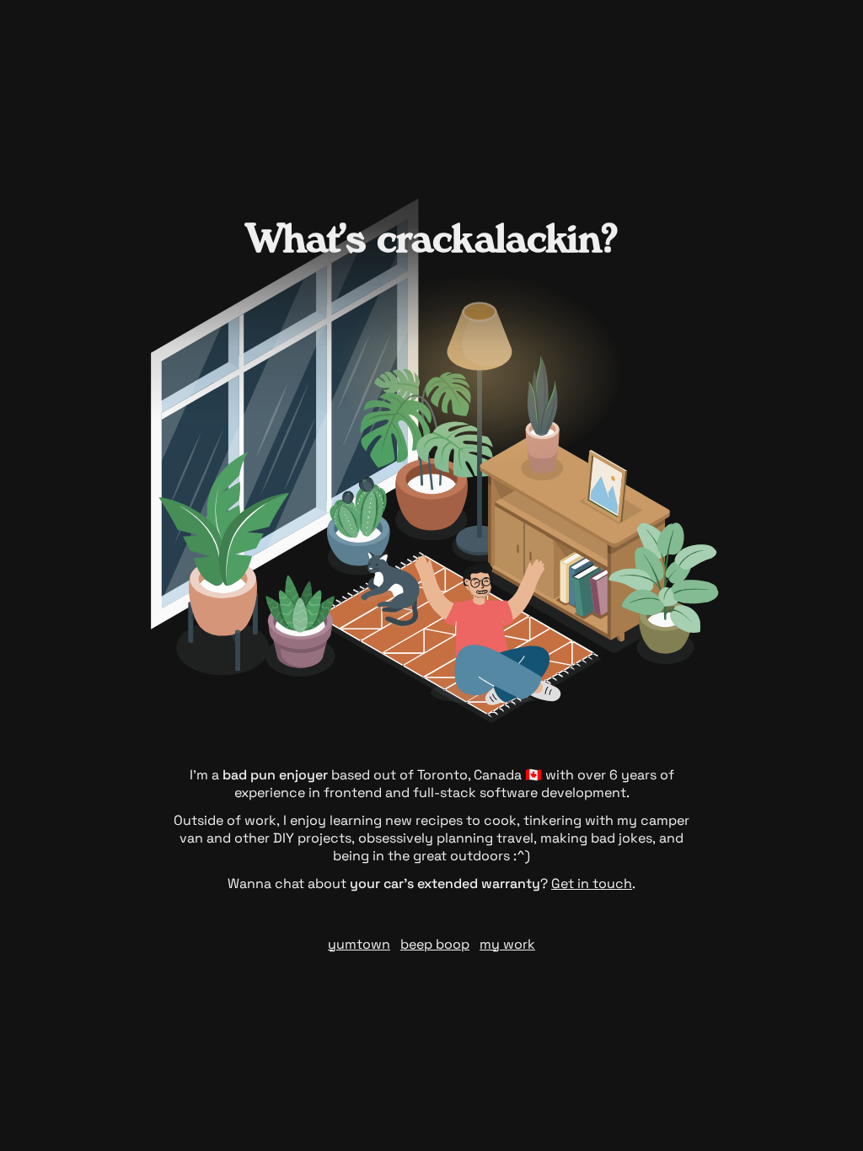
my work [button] (507, 944)
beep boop (434, 944)
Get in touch (591, 883)
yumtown (359, 944)
